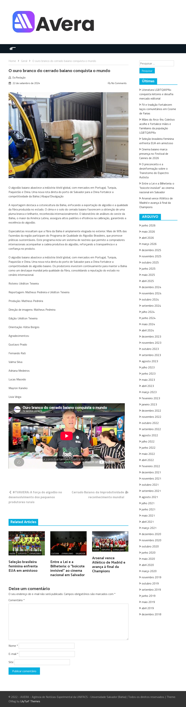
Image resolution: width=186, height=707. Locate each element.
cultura (55, 553)
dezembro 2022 (151, 410)
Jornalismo (35, 553)
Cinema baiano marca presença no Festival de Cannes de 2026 (153, 153)
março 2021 (149, 528)
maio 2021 (148, 515)
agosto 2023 (150, 361)
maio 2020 (148, 558)
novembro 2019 (151, 577)
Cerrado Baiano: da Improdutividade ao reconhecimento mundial (100, 494)
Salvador (80, 553)
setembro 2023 (151, 355)
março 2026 (149, 244)
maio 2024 (148, 324)
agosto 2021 (150, 497)
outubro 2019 (150, 583)
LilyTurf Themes (30, 701)
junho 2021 (148, 509)
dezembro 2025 (151, 250)
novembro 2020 (151, 540)
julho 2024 (148, 312)
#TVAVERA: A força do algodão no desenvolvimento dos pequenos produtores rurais (35, 497)
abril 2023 (148, 386)
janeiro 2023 (149, 404)
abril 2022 (148, 460)
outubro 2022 (150, 423)
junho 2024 (148, 318)
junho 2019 (148, 596)
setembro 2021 (151, 491)
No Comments (119, 83)
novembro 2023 (151, 342)
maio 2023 (148, 379)
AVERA (12, 553)
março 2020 (149, 571)
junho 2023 (148, 373)
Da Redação (19, 77)
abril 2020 (148, 565)
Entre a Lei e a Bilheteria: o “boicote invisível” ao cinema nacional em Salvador (67, 568)
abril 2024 (148, 330)
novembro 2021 (151, 478)
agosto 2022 (150, 435)
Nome (13, 645)
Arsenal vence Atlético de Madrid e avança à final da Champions (108, 564)
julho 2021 (148, 503)
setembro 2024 (151, 305)
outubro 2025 (150, 262)
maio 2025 (148, 275)
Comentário (17, 600)
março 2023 (149, 392)
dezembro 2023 (151, 336)
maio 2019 (148, 602)
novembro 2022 (151, 417)
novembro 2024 (151, 293)
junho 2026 (148, 225)
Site (11, 662)
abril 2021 (148, 521)
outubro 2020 (150, 546)
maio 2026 (148, 231)
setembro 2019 (151, 589)
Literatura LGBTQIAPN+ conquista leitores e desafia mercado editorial (156, 94)
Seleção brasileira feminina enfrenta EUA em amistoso (23, 566)
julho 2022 (148, 441)
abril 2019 (148, 608)
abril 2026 (148, 237)
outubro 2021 (150, 484)
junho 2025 (148, 268)
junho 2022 (148, 447)
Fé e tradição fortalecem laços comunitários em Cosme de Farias (157, 108)
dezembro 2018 (151, 614)
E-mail (13, 654)
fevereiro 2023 (151, 398)
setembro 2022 (151, 429)
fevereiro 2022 (151, 466)
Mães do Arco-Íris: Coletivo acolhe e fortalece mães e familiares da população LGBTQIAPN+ (157, 126)
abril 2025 (148, 281)
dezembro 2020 (151, 534)
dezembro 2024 (151, 287)
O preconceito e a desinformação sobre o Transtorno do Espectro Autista (154, 170)
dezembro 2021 (151, 472)
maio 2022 (148, 454)
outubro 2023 (150, 349)
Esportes (22, 553)
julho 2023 (148, 367)
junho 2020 (148, 552)
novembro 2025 (151, 256)
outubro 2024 (150, 299)
